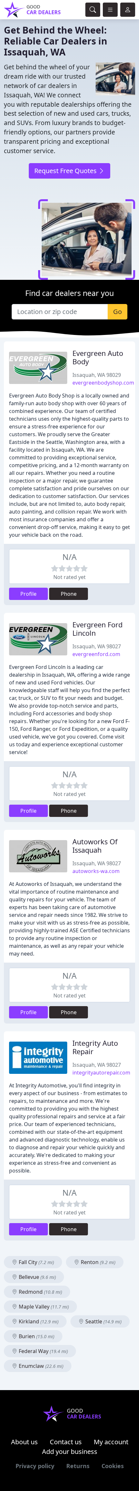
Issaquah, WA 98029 (96, 374)
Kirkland (38, 1321)
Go (117, 311)
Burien (35, 1336)
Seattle (103, 1321)
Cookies (113, 1466)
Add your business (69, 1451)
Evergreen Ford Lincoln (97, 629)
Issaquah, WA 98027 (96, 646)
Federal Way (42, 1351)
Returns (78, 1466)
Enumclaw (40, 1365)
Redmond (39, 1291)
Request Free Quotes (66, 170)
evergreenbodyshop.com (103, 382)
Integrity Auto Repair (95, 1047)
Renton (97, 1262)
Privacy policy (35, 1466)
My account (111, 1441)
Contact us (66, 1441)
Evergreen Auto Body (97, 357)
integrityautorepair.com (101, 1072)
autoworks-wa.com (96, 871)
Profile (28, 593)
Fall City (35, 1262)
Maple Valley (43, 1306)
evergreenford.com (96, 654)
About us (24, 1441)
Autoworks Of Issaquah (94, 846)
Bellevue (36, 1276)
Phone (69, 593)
